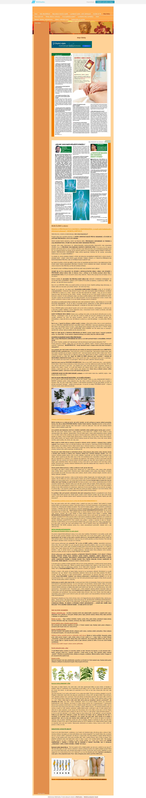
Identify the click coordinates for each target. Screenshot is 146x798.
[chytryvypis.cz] (72, 44)
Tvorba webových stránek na (72, 797)
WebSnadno (40, 2)
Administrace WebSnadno (54, 797)
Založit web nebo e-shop (105, 2)
